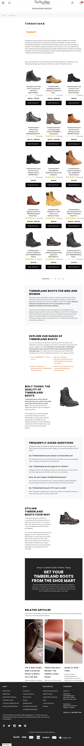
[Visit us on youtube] (20, 726)
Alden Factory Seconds (50, 691)
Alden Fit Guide (47, 694)
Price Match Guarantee (30, 706)
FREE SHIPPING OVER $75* (42, 8)
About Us (66, 691)
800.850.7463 (76, 712)
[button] (81, 3)
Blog (44, 700)
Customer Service (28, 694)
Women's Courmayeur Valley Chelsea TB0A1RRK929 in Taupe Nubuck (63, 368)
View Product (33, 103)
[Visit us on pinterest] (25, 726)
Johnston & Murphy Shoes (11, 703)
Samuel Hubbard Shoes (10, 706)
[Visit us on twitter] (9, 726)
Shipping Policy (27, 703)
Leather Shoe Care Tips (50, 697)
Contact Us (26, 691)
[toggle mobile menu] (3, 3)
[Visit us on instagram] (14, 726)
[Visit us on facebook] (4, 726)
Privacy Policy (27, 697)
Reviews (45, 706)
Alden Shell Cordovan (9, 697)
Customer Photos (48, 703)
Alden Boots (6, 694)
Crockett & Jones (8, 700)
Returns (25, 700)
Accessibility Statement (30, 709)
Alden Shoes (6, 691)
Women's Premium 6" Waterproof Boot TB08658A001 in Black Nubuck (41, 368)
